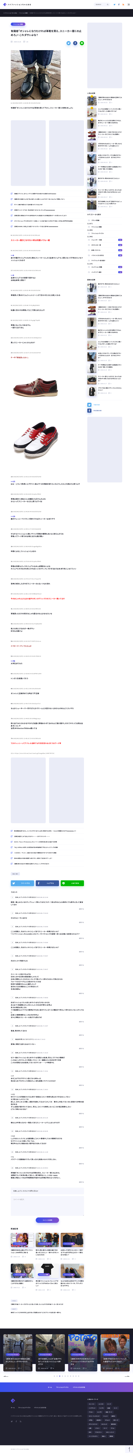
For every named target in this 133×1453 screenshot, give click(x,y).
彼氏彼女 (113, 1424)
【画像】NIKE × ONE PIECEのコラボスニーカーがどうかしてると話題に (109, 133)
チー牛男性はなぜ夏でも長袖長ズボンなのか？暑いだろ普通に (110, 168)
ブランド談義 (95, 220)
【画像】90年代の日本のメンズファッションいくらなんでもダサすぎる (82, 1361)
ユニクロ (101, 1404)
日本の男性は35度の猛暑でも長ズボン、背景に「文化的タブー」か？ (33, 858)
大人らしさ (104, 1424)
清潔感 (111, 1436)
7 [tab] (70, 1376)
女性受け (98, 1420)
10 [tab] (78, 1376)
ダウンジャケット (93, 1424)
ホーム (50, 1387)
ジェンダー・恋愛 (106, 240)
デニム (112, 1428)
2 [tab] (57, 1376)
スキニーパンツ (110, 1432)
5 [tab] (65, 1376)
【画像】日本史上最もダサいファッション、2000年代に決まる (22, 1251)
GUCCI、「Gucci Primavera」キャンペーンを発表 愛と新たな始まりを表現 (35, 842)
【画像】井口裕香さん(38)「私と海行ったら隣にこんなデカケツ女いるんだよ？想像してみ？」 (39, 199)
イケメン (97, 1428)
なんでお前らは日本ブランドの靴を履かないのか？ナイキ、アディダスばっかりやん (72, 1283)
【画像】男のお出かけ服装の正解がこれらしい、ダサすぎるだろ (31, 864)
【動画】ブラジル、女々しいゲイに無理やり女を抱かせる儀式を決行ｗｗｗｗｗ (35, 193)
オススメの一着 (106, 245)
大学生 (90, 1420)
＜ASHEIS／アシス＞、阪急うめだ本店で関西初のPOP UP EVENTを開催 (35, 853)
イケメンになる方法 (106, 255)
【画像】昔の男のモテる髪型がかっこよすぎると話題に (22, 1282)
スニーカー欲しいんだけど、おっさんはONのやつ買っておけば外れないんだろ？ (110, 192)
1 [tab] (54, 1376)
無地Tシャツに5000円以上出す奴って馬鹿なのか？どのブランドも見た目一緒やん (36, 1312)
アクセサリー (98, 1432)
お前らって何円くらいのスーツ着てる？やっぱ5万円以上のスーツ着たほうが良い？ (72, 1252)
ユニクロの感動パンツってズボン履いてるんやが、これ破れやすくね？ (109, 110)
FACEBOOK (98, 411)
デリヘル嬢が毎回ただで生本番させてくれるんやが (28, 204)
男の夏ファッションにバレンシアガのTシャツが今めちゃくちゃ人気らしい (47, 1283)
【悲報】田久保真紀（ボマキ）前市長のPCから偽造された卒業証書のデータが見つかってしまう (40, 215)
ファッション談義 (18, 24)
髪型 (109, 1408)
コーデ (109, 1404)
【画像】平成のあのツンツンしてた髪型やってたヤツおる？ (114, 1360)
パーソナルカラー (93, 1436)
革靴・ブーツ (109, 1412)
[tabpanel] (18, 1352)
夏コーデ (116, 1420)
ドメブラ (99, 1412)
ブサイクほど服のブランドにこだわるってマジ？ (110, 389)
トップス (101, 1408)
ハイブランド (92, 1408)
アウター (91, 1412)
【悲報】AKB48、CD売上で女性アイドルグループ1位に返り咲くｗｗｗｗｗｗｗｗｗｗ (36, 226)
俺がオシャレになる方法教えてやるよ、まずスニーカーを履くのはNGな (110, 122)
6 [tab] (67, 1376)
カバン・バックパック (94, 1416)
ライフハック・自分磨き (98, 260)
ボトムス (107, 1420)
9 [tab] (75, 1376)
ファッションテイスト (97, 233)
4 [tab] (62, 1376)
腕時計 (113, 1416)
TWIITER (97, 405)
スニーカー (15, 874)
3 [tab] (59, 1376)
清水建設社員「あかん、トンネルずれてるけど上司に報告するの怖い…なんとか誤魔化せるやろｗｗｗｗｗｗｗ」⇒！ (45, 831)
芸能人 (104, 1436)
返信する (81, 909)
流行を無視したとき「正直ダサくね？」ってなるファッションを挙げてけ (110, 202)
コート (115, 1408)
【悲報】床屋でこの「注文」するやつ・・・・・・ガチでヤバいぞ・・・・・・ (32, 836)
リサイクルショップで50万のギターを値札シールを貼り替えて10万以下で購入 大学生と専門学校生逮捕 (43, 221)
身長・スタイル (106, 250)
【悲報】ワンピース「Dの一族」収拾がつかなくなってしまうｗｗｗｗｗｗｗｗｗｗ (34, 210)
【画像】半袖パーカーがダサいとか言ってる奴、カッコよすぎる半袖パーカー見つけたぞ (37, 1304)
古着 (90, 1428)
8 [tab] (73, 1376)
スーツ (105, 1428)
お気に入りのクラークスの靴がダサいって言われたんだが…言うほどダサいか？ (109, 157)
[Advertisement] (28, 153)
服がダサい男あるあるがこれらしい (109, 178)
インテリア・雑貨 (106, 272)
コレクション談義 (106, 267)
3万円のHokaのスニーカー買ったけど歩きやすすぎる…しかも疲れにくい (110, 145)
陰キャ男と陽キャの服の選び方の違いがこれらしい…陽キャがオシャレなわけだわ (47, 1252)
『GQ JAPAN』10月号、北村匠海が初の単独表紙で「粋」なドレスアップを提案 (36, 847)
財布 (90, 1432)
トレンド (105, 1416)
